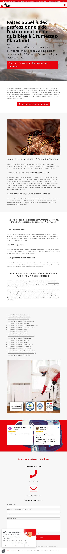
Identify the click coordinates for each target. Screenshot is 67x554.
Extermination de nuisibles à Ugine (17, 329)
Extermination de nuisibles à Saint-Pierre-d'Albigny (22, 353)
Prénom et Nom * (11, 504)
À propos (14, 550)
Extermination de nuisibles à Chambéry (18, 315)
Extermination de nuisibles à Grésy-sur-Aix (19, 346)
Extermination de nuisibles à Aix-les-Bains (19, 317)
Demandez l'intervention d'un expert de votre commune (29, 65)
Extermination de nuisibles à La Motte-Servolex (21, 321)
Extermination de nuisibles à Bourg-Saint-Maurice (21, 327)
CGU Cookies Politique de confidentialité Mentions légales (33, 550)
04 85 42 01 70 (44, 1)
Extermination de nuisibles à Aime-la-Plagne (20, 348)
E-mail (8, 514)
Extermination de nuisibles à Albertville (18, 319)
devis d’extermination (53, 283)
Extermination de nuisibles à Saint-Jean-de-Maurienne (23, 325)
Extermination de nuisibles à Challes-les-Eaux (20, 338)
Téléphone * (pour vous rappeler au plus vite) (19, 509)
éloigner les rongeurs (30, 202)
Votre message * (11, 518)
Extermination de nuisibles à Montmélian (19, 355)
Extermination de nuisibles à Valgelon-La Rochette (21, 351)
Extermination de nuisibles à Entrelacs (18, 334)
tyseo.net (57, 550)
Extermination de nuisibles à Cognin (18, 331)
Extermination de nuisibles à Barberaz (18, 340)
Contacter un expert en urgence (33, 104)
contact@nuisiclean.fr (58, 1)
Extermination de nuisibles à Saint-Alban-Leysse (21, 336)
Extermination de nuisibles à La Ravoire (18, 323)
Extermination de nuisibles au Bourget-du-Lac (20, 344)
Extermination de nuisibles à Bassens (18, 342)
